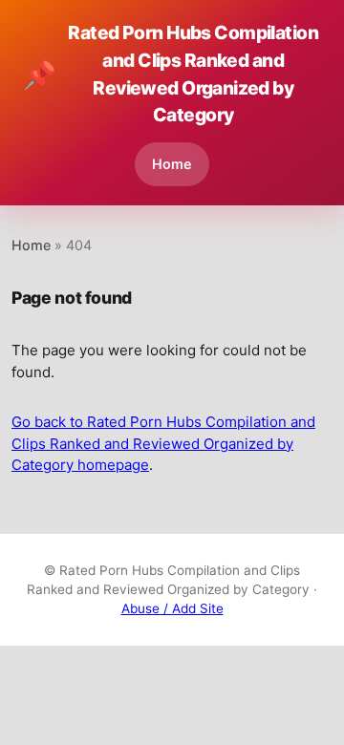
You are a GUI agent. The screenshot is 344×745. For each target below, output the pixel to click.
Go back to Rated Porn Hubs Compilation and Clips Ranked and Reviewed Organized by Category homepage (163, 443)
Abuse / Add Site (172, 608)
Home (172, 164)
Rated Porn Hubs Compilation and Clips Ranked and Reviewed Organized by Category (170, 73)
